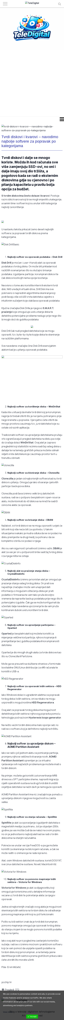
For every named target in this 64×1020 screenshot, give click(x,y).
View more (7, 1012)
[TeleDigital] (32, 3)
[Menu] (32, 119)
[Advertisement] (32, 83)
